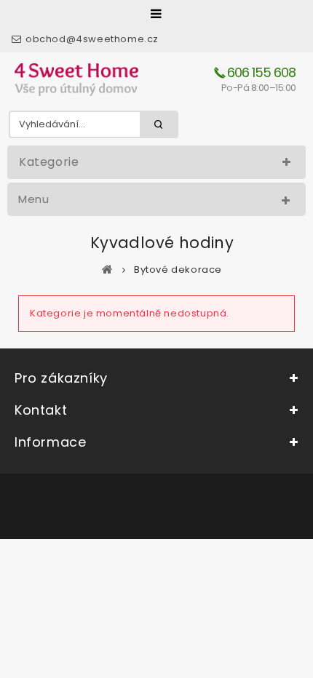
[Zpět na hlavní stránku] (108, 269)
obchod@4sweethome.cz (92, 39)
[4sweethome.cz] (76, 79)
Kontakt (41, 410)
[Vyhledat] (159, 124)
